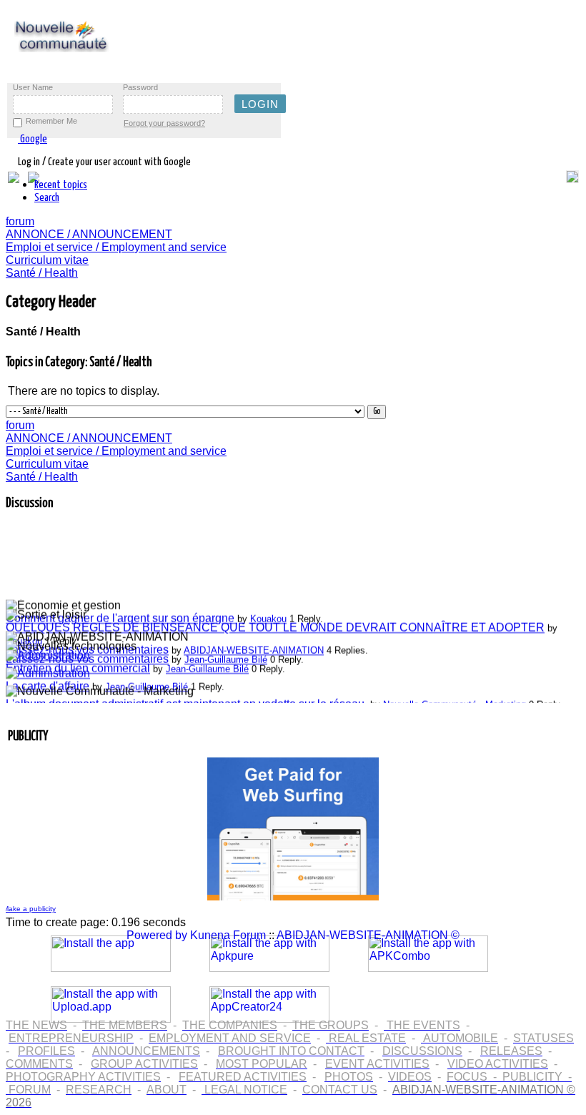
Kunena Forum (228, 935)
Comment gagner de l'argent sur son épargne (121, 616)
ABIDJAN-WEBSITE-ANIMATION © (368, 935)
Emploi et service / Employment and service (116, 247)
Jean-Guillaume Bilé (225, 657)
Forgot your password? (164, 123)
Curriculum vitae (47, 260)
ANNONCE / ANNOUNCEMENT (89, 234)
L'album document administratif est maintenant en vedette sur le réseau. (186, 702)
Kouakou (268, 616)
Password (140, 87)
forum (20, 221)
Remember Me (51, 121)
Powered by (156, 935)
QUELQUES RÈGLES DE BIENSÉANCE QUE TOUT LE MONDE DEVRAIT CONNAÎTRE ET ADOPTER (275, 625)
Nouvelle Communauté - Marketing (454, 702)
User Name (33, 87)
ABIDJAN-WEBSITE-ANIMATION (254, 648)
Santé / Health (42, 273)
